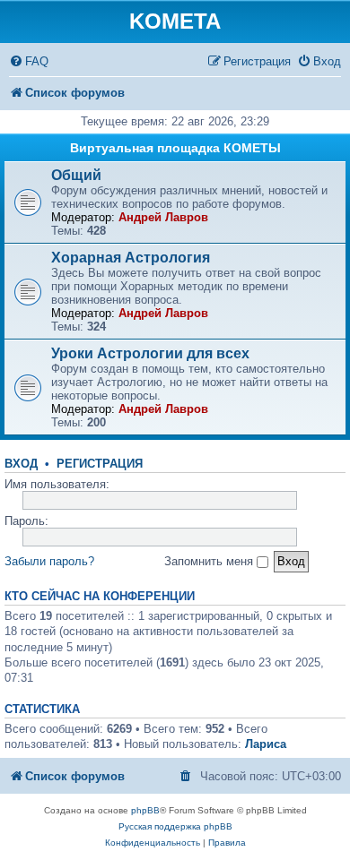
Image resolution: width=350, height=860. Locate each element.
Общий (76, 175)
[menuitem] (28, 61)
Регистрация (100, 464)
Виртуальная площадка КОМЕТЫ (175, 148)
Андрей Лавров (163, 217)
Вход (21, 464)
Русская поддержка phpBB (175, 826)
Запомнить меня (210, 561)
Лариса (265, 744)
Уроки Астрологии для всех (150, 353)
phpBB (145, 810)
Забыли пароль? (49, 561)
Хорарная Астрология (130, 257)
